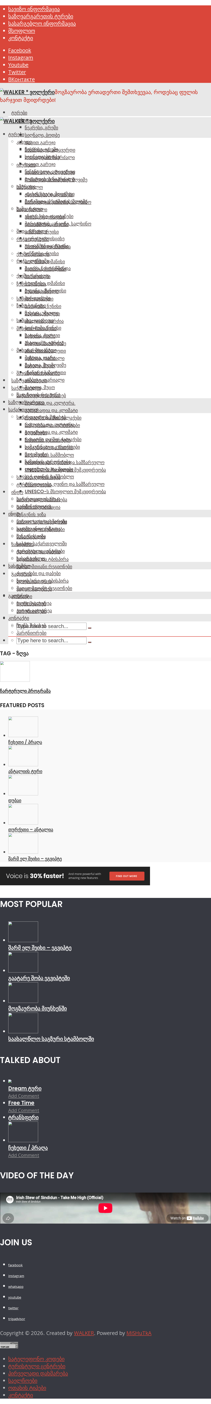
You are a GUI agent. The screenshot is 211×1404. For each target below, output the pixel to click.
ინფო (17, 492)
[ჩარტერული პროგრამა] (15, 679)
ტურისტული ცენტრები (40, 551)
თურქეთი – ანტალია (30, 829)
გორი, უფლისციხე (44, 238)
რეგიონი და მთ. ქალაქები (53, 439)
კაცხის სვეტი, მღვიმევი (50, 194)
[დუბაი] (23, 793)
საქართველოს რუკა (38, 499)
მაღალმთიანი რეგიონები (44, 566)
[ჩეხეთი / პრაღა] (23, 735)
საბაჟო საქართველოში (41, 543)
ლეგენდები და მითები (49, 469)
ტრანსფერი (23, 1117)
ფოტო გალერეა (34, 603)
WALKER (84, 1333)
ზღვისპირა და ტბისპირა (42, 580)
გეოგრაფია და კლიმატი (51, 410)
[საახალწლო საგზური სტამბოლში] (23, 1031)
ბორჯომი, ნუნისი (43, 327)
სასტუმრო (19, 566)
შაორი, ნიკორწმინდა (48, 268)
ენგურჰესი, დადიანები (49, 216)
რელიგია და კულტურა (50, 402)
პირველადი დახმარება (41, 521)
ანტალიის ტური (25, 771)
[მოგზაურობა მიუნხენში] (23, 1001)
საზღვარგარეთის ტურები (40, 16)
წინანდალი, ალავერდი (50, 171)
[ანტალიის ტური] (23, 764)
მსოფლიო (21, 30)
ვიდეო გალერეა (34, 610)
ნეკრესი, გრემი (41, 127)
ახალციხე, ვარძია (44, 342)
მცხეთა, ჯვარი (40, 357)
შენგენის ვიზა (31, 514)
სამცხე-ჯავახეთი (34, 320)
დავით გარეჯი (40, 142)
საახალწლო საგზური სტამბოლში (51, 1039)
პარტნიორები (31, 632)
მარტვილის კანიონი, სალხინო (58, 223)
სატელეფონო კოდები (36, 1358)
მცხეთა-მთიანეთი (36, 350)
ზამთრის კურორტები (47, 461)
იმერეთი (25, 186)
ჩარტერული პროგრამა (25, 691)
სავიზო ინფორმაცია (34, 9)
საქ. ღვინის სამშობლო (49, 455)
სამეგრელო (29, 208)
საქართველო (23, 409)
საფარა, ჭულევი (42, 335)
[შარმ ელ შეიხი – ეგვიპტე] (23, 852)
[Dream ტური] (10, 1081)
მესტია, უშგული (42, 313)
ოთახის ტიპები (27, 1387)
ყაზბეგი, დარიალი (44, 380)
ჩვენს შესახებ (31, 625)
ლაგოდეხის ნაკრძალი (50, 179)
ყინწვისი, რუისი (42, 253)
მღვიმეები (36, 454)
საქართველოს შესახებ (41, 417)
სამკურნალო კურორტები (52, 446)
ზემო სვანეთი (31, 305)
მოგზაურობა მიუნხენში (37, 1008)
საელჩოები (22, 1380)
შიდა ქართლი (31, 231)
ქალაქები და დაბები (38, 573)
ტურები (19, 112)
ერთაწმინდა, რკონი (47, 246)
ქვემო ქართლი (32, 275)
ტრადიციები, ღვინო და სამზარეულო (64, 484)
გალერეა (18, 595)
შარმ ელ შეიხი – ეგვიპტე (35, 858)
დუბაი (14, 800)
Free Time (21, 1103)
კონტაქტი (20, 38)
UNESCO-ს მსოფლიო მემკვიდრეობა (65, 491)
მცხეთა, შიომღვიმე (45, 365)
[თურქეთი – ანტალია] (23, 823)
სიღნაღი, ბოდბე (42, 135)
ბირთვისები (37, 298)
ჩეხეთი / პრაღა (25, 742)
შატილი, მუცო (40, 387)
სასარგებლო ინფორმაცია (42, 23)
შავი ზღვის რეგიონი (38, 394)
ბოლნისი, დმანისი (45, 283)
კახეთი (24, 141)
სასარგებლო (30, 558)
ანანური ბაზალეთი (45, 372)
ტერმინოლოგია (34, 506)
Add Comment (23, 1096)
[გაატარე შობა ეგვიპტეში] (23, 970)
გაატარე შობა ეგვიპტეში (39, 978)
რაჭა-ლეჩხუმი (32, 260)
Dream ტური (24, 1088)
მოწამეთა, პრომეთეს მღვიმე (56, 201)
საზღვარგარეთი (26, 402)
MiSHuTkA (139, 1333)
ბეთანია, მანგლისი (45, 290)
